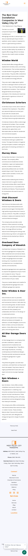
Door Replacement (8, 26)
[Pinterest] (18, 493)
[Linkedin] (14, 493)
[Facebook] (10, 493)
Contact (14, 509)
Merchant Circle (14, 477)
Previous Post (14, 425)
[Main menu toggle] (25, 3)
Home (14, 500)
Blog (14, 505)
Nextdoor (14, 482)
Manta (14, 475)
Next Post (14, 430)
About (14, 507)
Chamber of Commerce (14, 480)
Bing (14, 489)
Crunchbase (14, 484)
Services (14, 502)
